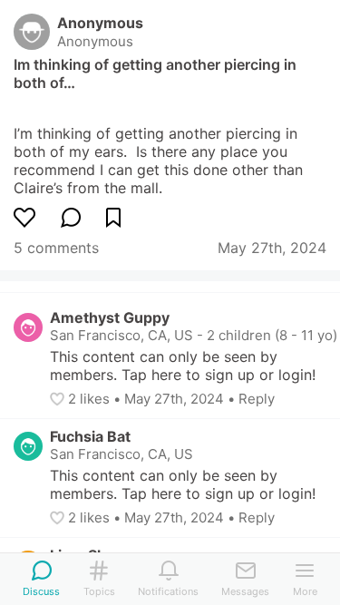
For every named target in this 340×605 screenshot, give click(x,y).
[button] (59, 399)
